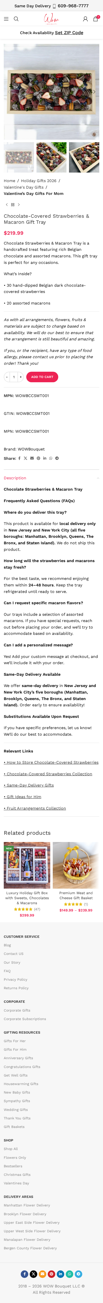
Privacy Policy (15, 979)
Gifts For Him (15, 1049)
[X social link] (25, 458)
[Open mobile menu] (6, 19)
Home (9, 180)
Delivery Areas (18, 1197)
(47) (37, 909)
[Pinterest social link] (38, 458)
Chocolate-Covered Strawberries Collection (49, 774)
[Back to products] (13, 205)
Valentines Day (16, 1183)
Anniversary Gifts (18, 1058)
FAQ (7, 971)
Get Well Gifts (16, 1075)
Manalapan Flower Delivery (27, 1240)
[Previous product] (7, 205)
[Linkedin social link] (45, 458)
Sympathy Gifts (17, 1101)
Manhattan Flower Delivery (27, 1205)
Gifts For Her (15, 1041)
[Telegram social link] (57, 458)
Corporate (14, 1002)
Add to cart (42, 377)
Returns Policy (16, 988)
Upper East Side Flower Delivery (32, 1222)
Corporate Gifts (17, 1010)
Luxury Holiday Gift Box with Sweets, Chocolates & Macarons (27, 898)
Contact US (14, 954)
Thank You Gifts (17, 1118)
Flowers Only (15, 1157)
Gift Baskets (14, 1126)
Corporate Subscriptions (25, 1019)
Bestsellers (13, 1166)
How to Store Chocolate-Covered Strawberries (52, 762)
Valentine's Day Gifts (24, 187)
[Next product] (19, 205)
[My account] (85, 19)
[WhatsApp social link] (51, 458)
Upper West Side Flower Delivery (32, 1231)
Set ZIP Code (69, 32)
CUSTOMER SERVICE (22, 937)
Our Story (12, 962)
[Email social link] (32, 458)
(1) (86, 904)
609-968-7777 (73, 5)
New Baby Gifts (17, 1092)
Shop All (11, 1149)
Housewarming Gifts (21, 1084)
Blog (7, 945)
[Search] (16, 19)
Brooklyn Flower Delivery (25, 1214)
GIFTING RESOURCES (22, 1032)
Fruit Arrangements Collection (36, 808)
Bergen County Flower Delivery (30, 1248)
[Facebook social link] (19, 458)
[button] (9, 92)
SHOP (8, 1140)
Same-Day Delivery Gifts (30, 785)
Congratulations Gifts (22, 1066)
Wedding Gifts (16, 1109)
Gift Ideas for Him (24, 796)
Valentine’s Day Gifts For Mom (34, 193)
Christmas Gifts (17, 1174)
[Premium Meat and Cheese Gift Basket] (76, 865)
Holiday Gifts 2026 (38, 180)
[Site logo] (51, 18)
